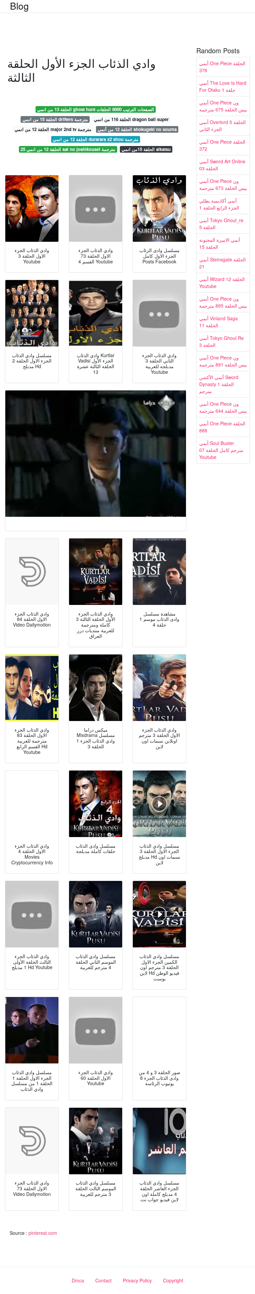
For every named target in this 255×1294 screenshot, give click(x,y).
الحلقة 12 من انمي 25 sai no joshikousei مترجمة (68, 149)
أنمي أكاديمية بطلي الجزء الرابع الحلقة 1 (219, 204)
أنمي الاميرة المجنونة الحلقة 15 (219, 243)
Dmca (78, 1280)
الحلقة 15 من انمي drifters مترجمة (55, 119)
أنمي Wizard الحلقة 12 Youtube (222, 282)
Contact (103, 1280)
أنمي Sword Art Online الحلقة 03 (222, 165)
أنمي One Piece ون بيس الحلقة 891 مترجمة (223, 361)
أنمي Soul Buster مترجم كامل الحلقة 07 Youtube (221, 450)
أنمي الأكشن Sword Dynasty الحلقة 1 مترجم (218, 384)
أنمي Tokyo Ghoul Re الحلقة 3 (221, 341)
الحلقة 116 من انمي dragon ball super (131, 119)
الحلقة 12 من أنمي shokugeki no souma (137, 129)
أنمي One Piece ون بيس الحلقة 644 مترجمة (223, 407)
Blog (19, 6)
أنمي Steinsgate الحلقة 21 (222, 263)
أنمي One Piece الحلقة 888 (222, 427)
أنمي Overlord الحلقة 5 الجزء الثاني (222, 125)
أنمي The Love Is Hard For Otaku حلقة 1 (222, 86)
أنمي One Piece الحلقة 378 (222, 66)
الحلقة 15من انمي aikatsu (146, 149)
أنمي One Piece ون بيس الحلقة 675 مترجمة (223, 106)
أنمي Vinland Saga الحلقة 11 (218, 322)
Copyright (173, 1280)
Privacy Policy (137, 1280)
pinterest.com (43, 1232)
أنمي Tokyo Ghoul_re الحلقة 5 (221, 223)
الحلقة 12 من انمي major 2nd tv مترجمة (53, 129)
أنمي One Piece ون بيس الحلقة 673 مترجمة (223, 184)
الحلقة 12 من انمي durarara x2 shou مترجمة (95, 139)
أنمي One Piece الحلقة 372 (222, 145)
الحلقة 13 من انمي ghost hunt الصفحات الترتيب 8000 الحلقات (95, 109)
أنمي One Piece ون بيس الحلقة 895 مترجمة (223, 302)
